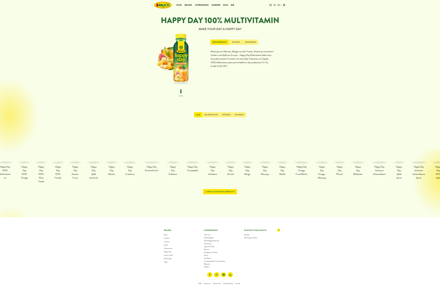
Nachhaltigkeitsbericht (211, 240)
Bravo (166, 234)
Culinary (166, 241)
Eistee (166, 245)
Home (179, 5)
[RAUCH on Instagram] (216, 274)
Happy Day (167, 251)
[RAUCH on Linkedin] (230, 274)
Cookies (237, 283)
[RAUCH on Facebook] (209, 274)
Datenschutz (217, 283)
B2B (232, 5)
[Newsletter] (270, 5)
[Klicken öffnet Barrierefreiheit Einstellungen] (284, 5)
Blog (225, 5)
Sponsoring (207, 243)
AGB (199, 283)
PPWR (206, 267)
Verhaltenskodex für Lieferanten (214, 261)
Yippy (166, 262)
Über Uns (207, 234)
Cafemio (167, 238)
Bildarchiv (207, 264)
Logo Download (209, 246)
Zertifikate (207, 258)
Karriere (216, 5)
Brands (188, 5)
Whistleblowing (228, 283)
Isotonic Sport (168, 255)
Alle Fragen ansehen (250, 237)
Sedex (206, 255)
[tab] (220, 42)
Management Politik (210, 252)
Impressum (207, 283)
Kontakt (246, 234)
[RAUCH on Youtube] (223, 274)
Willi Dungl (167, 258)
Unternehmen (202, 5)
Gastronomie (168, 248)
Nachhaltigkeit (209, 237)
